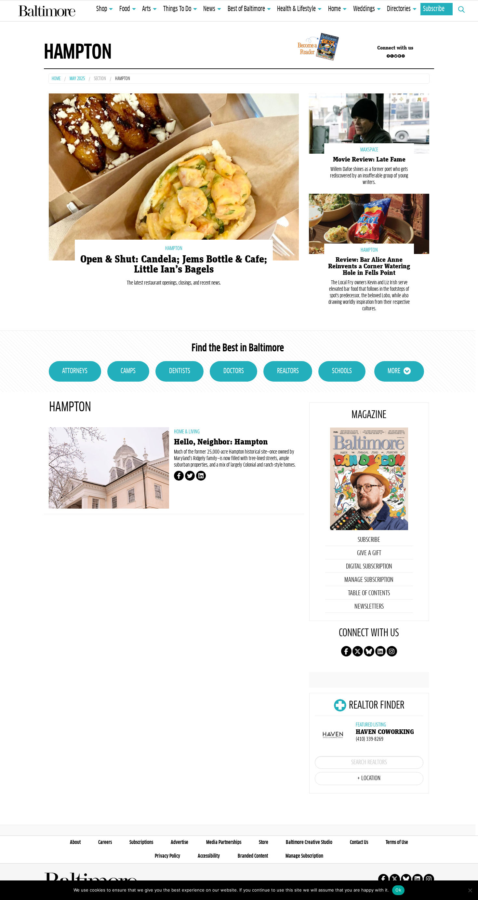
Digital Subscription (369, 566)
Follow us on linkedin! (399, 56)
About (75, 842)
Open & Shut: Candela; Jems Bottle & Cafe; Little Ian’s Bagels (173, 264)
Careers (105, 842)
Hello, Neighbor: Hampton (221, 442)
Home (334, 9)
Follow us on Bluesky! (395, 56)
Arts (146, 9)
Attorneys (74, 371)
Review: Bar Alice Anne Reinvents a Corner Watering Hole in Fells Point (369, 266)
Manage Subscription (368, 580)
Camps (128, 371)
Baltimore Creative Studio (309, 842)
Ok (398, 890)
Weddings (364, 9)
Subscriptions (141, 842)
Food (124, 9)
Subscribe (434, 9)
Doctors (233, 371)
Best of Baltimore (246, 9)
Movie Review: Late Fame (369, 159)
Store (263, 842)
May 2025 (77, 79)
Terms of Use (397, 842)
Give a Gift (369, 553)
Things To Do (177, 9)
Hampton (173, 248)
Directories (399, 9)
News (209, 9)
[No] (470, 890)
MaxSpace (369, 149)
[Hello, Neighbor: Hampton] (109, 468)
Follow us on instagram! (403, 56)
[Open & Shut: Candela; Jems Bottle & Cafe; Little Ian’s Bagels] (174, 176)
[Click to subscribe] (317, 47)
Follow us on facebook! (388, 56)
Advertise (179, 842)
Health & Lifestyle (296, 9)
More (394, 371)
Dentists (179, 371)
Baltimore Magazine (46, 11)
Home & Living (187, 431)
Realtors (288, 371)
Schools (342, 371)
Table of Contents (369, 593)
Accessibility (209, 856)
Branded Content (253, 856)
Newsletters (369, 606)
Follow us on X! (391, 56)
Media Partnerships (223, 842)
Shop (101, 9)
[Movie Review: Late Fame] (369, 123)
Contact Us (359, 842)
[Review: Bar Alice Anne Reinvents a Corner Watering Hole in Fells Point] (369, 223)
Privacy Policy (167, 856)
